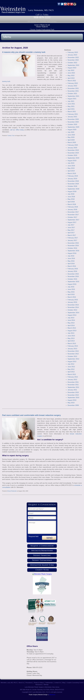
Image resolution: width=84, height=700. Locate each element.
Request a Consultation (42, 546)
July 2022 (71, 70)
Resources (39, 684)
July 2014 (71, 318)
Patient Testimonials (42, 560)
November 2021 (73, 91)
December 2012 (73, 351)
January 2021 (72, 117)
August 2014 (72, 315)
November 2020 (73, 122)
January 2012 (72, 379)
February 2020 (73, 145)
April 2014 (71, 325)
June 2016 (71, 258)
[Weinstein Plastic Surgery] (42, 574)
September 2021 (73, 96)
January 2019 (72, 178)
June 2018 (71, 196)
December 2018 (73, 181)
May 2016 (71, 261)
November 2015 (73, 276)
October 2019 (72, 155)
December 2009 (73, 405)
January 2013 (72, 348)
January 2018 (72, 209)
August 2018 (72, 191)
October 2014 (72, 310)
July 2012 (71, 364)
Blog (63, 682)
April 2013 (71, 341)
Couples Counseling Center (75, 682)
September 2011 (73, 387)
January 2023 (72, 55)
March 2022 (72, 80)
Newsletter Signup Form (42, 565)
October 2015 (72, 279)
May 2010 (71, 403)
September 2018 (73, 189)
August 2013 (72, 330)
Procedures (28, 682)
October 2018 (72, 186)
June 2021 (71, 104)
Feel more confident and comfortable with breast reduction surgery (31, 415)
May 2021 (71, 106)
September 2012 (73, 359)
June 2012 (71, 366)
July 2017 (71, 225)
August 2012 (72, 361)
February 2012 (73, 377)
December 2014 (73, 305)
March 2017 (72, 235)
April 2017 (71, 232)
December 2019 (73, 150)
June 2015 (71, 289)
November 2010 (73, 395)
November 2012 (73, 354)
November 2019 (73, 153)
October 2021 (72, 93)
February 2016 (73, 269)
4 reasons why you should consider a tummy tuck (23, 52)
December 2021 (73, 88)
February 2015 (73, 300)
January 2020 (72, 148)
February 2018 (73, 207)
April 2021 (71, 109)
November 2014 (73, 307)
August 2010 (72, 400)
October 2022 (72, 62)
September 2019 (73, 158)
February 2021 (73, 114)
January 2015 (72, 302)
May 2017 (71, 230)
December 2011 (73, 382)
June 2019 (71, 166)
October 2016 (72, 248)
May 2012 (71, 369)
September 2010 (73, 397)
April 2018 (71, 202)
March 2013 (72, 343)
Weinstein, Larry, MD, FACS (9, 682)
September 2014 (73, 312)
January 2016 (72, 271)
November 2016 (73, 245)
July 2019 (71, 163)
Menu (7, 37)
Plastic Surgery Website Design (38, 694)
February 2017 (73, 238)
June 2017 (71, 227)
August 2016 (72, 253)
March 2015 (72, 297)
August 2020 (72, 129)
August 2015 (72, 284)
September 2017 (73, 220)
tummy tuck (6, 81)
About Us (21, 682)
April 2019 (71, 171)
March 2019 (72, 173)
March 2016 (72, 266)
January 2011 (72, 390)
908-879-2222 (42, 17)
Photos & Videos (39, 682)
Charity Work (42, 570)
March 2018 (72, 204)
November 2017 (73, 214)
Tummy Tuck (11, 135)
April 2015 (71, 294)
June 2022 (71, 73)
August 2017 (72, 222)
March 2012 (72, 374)
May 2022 (71, 75)
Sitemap (46, 684)
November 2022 (73, 60)
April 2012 (71, 372)
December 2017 (73, 212)
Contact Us (57, 682)
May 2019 (71, 168)
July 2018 (71, 194)
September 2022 (73, 65)
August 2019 (72, 160)
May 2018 (71, 199)
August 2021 (72, 98)
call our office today (17, 130)
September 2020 (73, 127)
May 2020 (71, 137)
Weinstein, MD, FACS (27, 10)
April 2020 (71, 140)
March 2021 (72, 111)
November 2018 (73, 184)
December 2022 (73, 57)
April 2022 (71, 78)
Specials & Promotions (42, 551)
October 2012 (72, 356)
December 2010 (73, 392)
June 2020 (71, 135)
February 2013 (73, 346)
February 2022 (73, 83)
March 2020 (72, 142)
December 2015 (73, 274)
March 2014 (72, 328)
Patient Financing (42, 555)
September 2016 (73, 250)
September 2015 (73, 281)
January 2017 (72, 240)
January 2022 (72, 86)
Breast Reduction (12, 491)
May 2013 (71, 338)
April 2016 (71, 263)
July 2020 (71, 132)
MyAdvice (52, 694)
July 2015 (71, 287)
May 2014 (71, 323)
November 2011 (73, 384)
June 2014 (71, 320)
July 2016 (71, 256)
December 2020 (73, 119)
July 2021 (71, 101)
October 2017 (72, 217)
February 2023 (73, 52)
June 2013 (71, 336)
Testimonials (49, 682)
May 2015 (71, 292)
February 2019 (73, 176)
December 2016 (73, 243)
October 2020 (72, 124)
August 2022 (72, 68)
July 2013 (71, 333)
